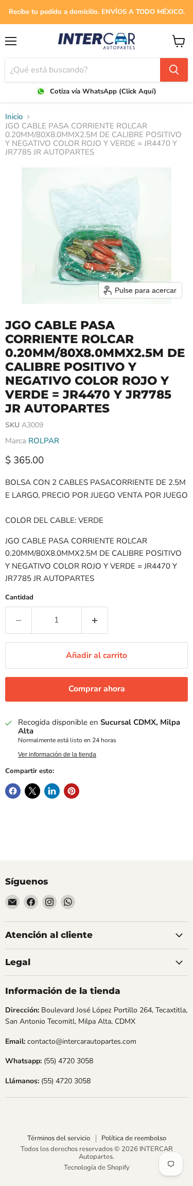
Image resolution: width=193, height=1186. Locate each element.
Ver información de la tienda (57, 754)
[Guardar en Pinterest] (71, 791)
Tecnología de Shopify (97, 1167)
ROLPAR (43, 441)
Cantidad (19, 597)
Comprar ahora (96, 688)
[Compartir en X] (32, 791)
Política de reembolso (133, 1138)
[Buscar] (174, 70)
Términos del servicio (58, 1138)
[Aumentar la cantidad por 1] (95, 620)
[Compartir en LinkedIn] (52, 791)
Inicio (14, 116)
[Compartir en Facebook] (13, 791)
